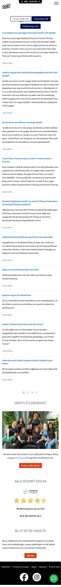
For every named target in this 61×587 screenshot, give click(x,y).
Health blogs (30, 26)
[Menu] (56, 3)
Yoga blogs (41, 19)
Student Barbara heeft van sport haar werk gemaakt (27, 237)
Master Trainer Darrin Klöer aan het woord (22, 324)
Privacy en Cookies (21, 567)
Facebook (24, 577)
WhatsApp (20, 457)
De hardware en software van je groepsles (22, 122)
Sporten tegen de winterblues (16, 295)
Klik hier (30, 555)
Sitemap (42, 567)
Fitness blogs (21, 19)
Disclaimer (5, 567)
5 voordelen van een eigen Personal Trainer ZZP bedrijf (28, 32)
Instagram (37, 577)
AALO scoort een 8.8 (30, 481)
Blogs (34, 567)
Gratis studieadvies (30, 465)
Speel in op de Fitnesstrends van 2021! (20, 269)
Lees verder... (7, 63)
